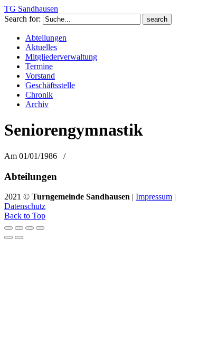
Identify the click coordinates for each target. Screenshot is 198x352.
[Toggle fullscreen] (29, 228)
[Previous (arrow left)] (8, 237)
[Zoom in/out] (40, 228)
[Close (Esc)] (8, 228)
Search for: (22, 18)
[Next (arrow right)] (19, 237)
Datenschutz (24, 206)
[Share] (19, 228)
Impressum (154, 196)
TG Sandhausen (31, 8)
